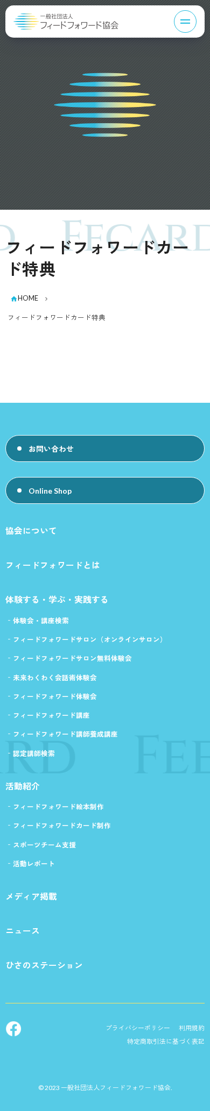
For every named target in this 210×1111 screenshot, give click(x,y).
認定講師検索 (34, 754)
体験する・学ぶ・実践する (57, 599)
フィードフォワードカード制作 (62, 826)
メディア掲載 (31, 896)
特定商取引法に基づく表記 (166, 1041)
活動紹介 (22, 786)
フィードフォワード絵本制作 (58, 807)
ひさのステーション (44, 965)
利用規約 (192, 1028)
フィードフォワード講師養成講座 (65, 734)
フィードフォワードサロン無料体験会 (72, 658)
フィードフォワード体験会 (55, 697)
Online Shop (50, 490)
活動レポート (34, 864)
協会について (31, 530)
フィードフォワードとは (52, 565)
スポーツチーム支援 (44, 845)
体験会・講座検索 (41, 621)
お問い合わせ (51, 448)
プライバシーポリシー (138, 1028)
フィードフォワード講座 (51, 715)
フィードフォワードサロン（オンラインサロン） (90, 640)
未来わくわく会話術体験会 (55, 678)
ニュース (22, 930)
